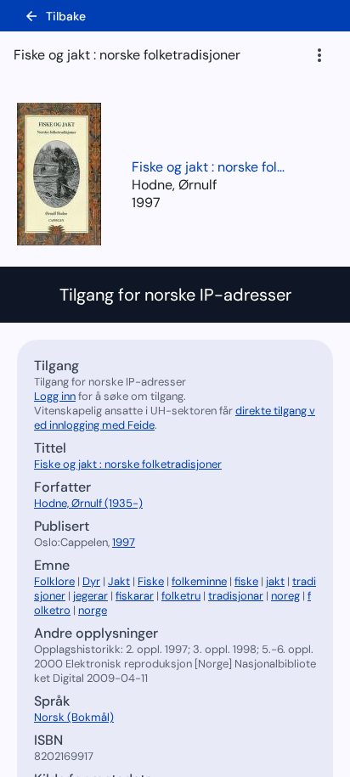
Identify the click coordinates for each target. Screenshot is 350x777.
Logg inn (55, 396)
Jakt (119, 581)
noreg (285, 595)
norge (92, 610)
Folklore (54, 581)
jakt (275, 581)
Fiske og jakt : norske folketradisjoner (208, 167)
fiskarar (135, 595)
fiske (246, 581)
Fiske (151, 581)
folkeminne (199, 581)
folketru (180, 595)
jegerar (90, 595)
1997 (146, 202)
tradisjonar (235, 595)
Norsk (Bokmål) (74, 717)
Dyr (91, 581)
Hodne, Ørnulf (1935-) (88, 503)
